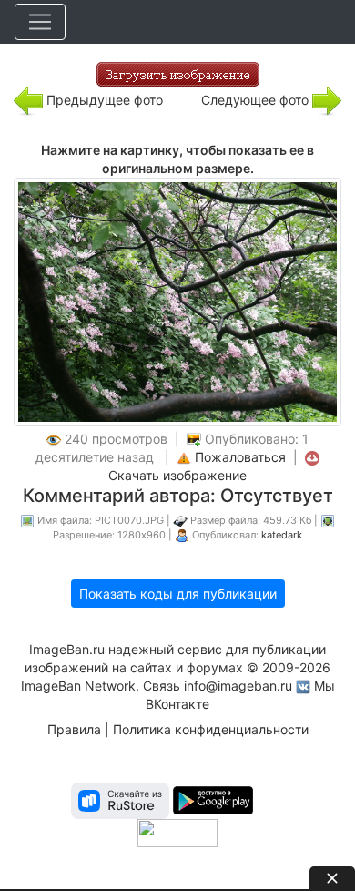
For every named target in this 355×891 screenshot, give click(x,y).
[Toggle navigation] (40, 22)
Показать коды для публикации (178, 593)
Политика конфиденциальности (211, 729)
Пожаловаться (240, 457)
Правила (74, 729)
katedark (281, 534)
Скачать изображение (177, 475)
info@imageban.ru (238, 685)
